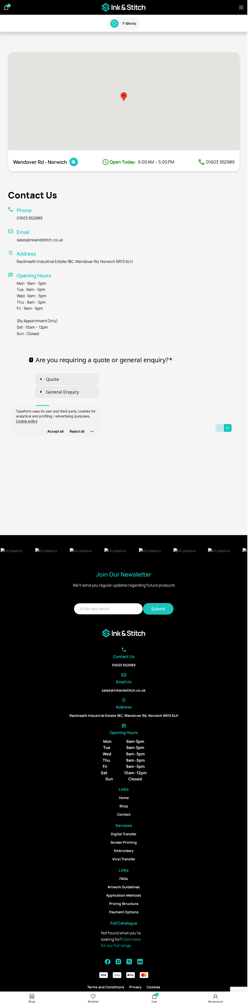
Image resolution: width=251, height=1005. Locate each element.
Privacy (135, 987)
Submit (158, 609)
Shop (123, 806)
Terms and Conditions (105, 987)
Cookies (153, 987)
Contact (124, 814)
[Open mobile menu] (241, 7)
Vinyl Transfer (123, 859)
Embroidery (124, 850)
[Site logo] (124, 7)
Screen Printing (124, 842)
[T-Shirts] (114, 23)
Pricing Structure (123, 903)
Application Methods (123, 895)
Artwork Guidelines (124, 887)
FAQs (123, 878)
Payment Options (123, 912)
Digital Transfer (124, 834)
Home (124, 797)
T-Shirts (129, 23)
